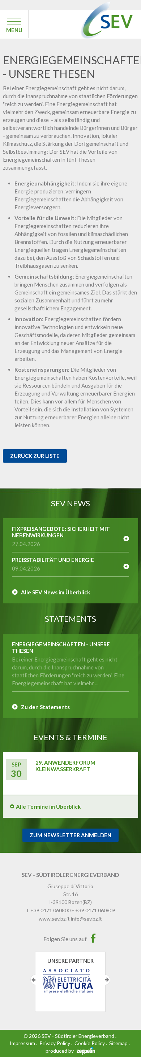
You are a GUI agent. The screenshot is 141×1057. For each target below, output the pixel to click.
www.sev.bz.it (54, 919)
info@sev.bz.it (86, 919)
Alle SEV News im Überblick (55, 592)
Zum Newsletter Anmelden (70, 835)
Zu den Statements (45, 707)
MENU (14, 30)
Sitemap (118, 1043)
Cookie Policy (89, 1043)
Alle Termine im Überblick (48, 806)
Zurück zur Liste (35, 456)
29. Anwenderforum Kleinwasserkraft (65, 765)
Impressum (22, 1043)
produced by (60, 1051)
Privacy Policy (54, 1043)
